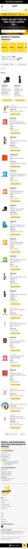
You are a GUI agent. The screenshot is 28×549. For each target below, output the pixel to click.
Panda (11, 339)
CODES (11, 223)
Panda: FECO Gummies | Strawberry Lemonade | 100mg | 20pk (18, 375)
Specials (3, 502)
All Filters (5, 64)
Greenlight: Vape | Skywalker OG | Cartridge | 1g (18, 91)
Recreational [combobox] (22, 64)
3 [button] (11, 434)
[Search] (26, 10)
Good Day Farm (13, 120)
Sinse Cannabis (13, 322)
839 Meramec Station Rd (6, 473)
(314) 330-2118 (4, 452)
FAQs (2, 517)
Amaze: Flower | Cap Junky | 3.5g (18, 107)
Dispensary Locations (6, 506)
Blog (2, 515)
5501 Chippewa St (5, 456)
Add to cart (7, 100)
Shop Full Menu (4, 500)
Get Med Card (4, 521)
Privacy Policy (3, 539)
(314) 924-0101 (4, 469)
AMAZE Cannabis (13, 105)
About (2, 513)
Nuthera (11, 156)
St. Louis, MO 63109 (5, 458)
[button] (2, 6)
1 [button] (6, 434)
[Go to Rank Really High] (14, 545)
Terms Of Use (9, 539)
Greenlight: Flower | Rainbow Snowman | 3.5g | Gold (6, 91)
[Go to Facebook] (2, 526)
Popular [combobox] (12, 64)
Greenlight (3, 87)
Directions (3, 519)
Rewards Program (5, 504)
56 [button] (21, 434)
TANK (11, 139)
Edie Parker (12, 415)
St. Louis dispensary (7, 450)
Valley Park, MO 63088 (6, 475)
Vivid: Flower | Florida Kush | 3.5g (18, 404)
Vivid (11, 402)
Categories (3, 508)
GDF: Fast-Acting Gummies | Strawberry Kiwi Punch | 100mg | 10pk (18, 123)
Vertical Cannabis (13, 388)
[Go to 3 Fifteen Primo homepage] (14, 6)
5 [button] (16, 434)
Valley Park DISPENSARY (8, 467)
